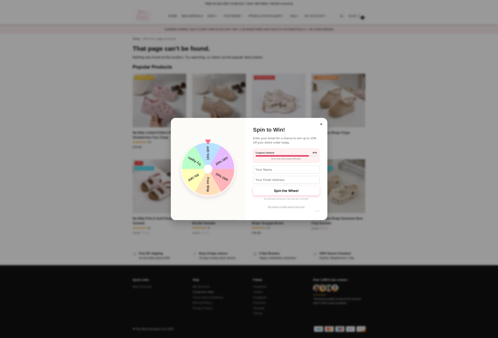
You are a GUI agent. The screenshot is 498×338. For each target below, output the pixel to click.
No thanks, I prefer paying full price (286, 206)
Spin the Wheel (286, 191)
